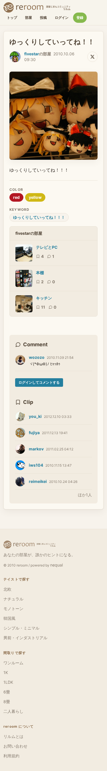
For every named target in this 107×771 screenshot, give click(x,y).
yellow (35, 197)
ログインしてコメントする (39, 382)
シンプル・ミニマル (21, 628)
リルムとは (13, 736)
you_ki (35, 416)
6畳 (6, 691)
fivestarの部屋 (28, 233)
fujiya (34, 432)
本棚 (40, 272)
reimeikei (38, 481)
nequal (56, 564)
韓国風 (9, 618)
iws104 (36, 465)
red (16, 197)
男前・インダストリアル (25, 637)
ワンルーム (13, 662)
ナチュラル (13, 598)
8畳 (6, 701)
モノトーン (13, 608)
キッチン (44, 298)
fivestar (31, 53)
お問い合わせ (15, 746)
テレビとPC (47, 247)
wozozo (37, 357)
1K (5, 672)
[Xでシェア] (92, 57)
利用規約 (11, 755)
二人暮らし (13, 711)
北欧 (7, 589)
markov (36, 448)
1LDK (8, 682)
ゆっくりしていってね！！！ (39, 217)
